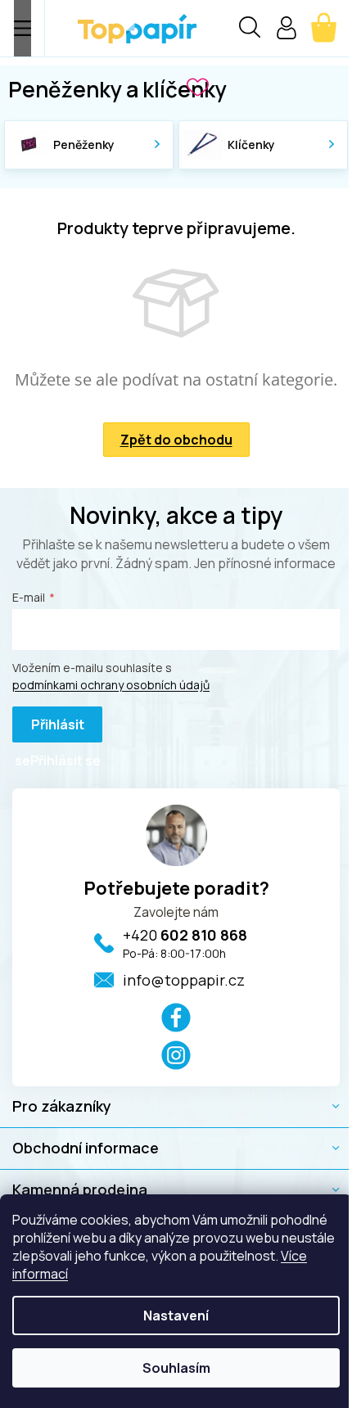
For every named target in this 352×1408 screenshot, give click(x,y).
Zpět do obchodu (176, 440)
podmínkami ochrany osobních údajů (111, 685)
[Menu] (22, 28)
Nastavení (176, 1315)
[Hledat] (249, 29)
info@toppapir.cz (184, 980)
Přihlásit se (49, 728)
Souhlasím (176, 1368)
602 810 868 (185, 935)
